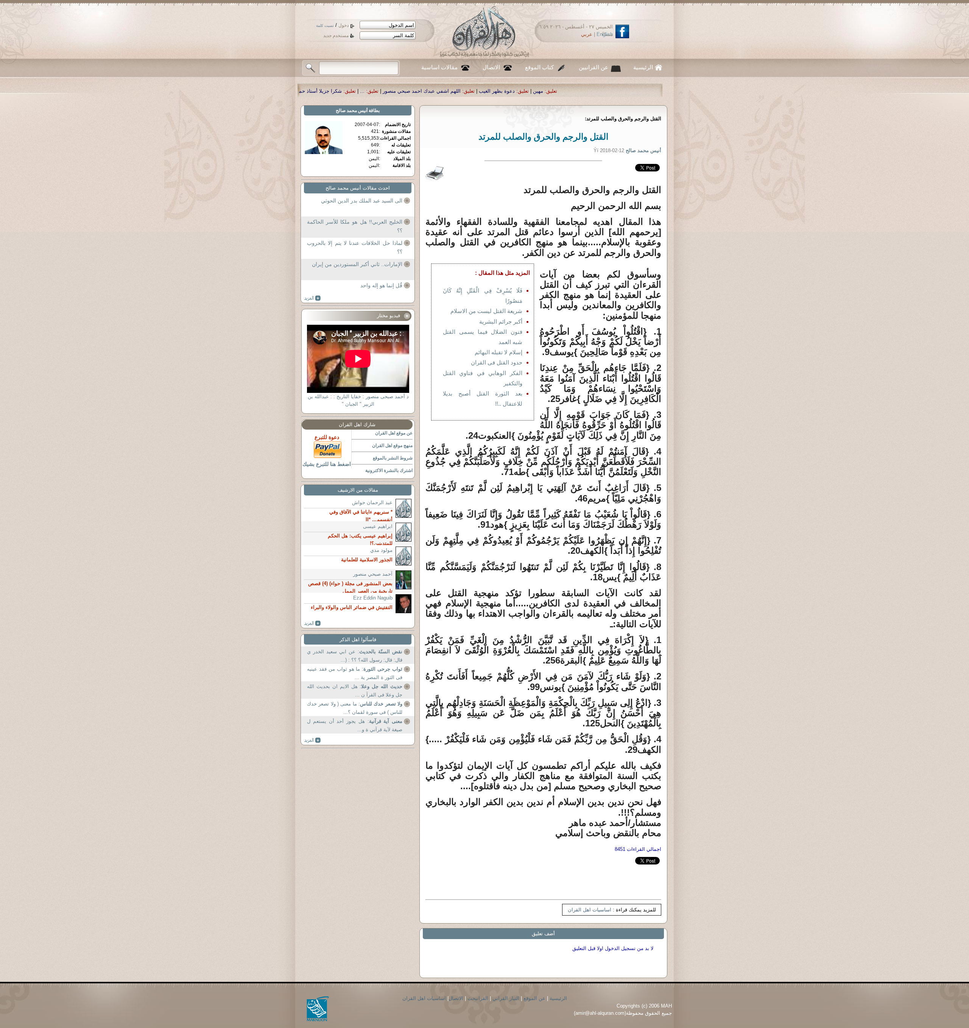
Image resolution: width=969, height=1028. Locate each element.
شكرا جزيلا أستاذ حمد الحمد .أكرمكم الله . (421, 91)
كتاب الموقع (539, 67)
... (486, 91)
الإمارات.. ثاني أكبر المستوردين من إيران (357, 264)
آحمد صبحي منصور (373, 574)
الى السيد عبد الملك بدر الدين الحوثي (361, 201)
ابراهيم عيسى (378, 526)
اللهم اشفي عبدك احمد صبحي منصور (545, 91)
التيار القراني (505, 998)
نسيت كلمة (325, 25)
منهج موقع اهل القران (392, 445)
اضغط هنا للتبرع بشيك (326, 464)
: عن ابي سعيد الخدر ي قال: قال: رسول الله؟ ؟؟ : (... (354, 656)
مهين (661, 91)
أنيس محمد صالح (352, 110)
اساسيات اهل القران (589, 910)
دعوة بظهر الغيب (620, 91)
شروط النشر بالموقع (393, 458)
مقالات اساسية (439, 67)
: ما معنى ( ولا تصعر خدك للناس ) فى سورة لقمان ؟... (354, 708)
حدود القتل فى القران (496, 362)
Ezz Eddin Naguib (373, 598)
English (605, 34)
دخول (343, 25)
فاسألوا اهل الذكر (358, 639)
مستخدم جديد (336, 35)
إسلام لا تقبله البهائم (498, 352)
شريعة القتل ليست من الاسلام (486, 311)
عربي (586, 34)
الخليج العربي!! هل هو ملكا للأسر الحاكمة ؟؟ (354, 226)
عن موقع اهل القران (394, 433)
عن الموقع (534, 998)
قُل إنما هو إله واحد (381, 285)
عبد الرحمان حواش (372, 502)
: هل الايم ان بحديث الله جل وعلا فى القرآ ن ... (354, 691)
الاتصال (491, 67)
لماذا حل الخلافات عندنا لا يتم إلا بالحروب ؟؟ (354, 247)
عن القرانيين (593, 67)
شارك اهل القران (357, 424)
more (312, 298)
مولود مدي (381, 550)
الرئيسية (643, 67)
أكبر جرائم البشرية (500, 321)
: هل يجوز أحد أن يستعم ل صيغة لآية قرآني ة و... (354, 725)
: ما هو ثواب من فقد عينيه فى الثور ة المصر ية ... (354, 673)
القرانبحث (477, 998)
